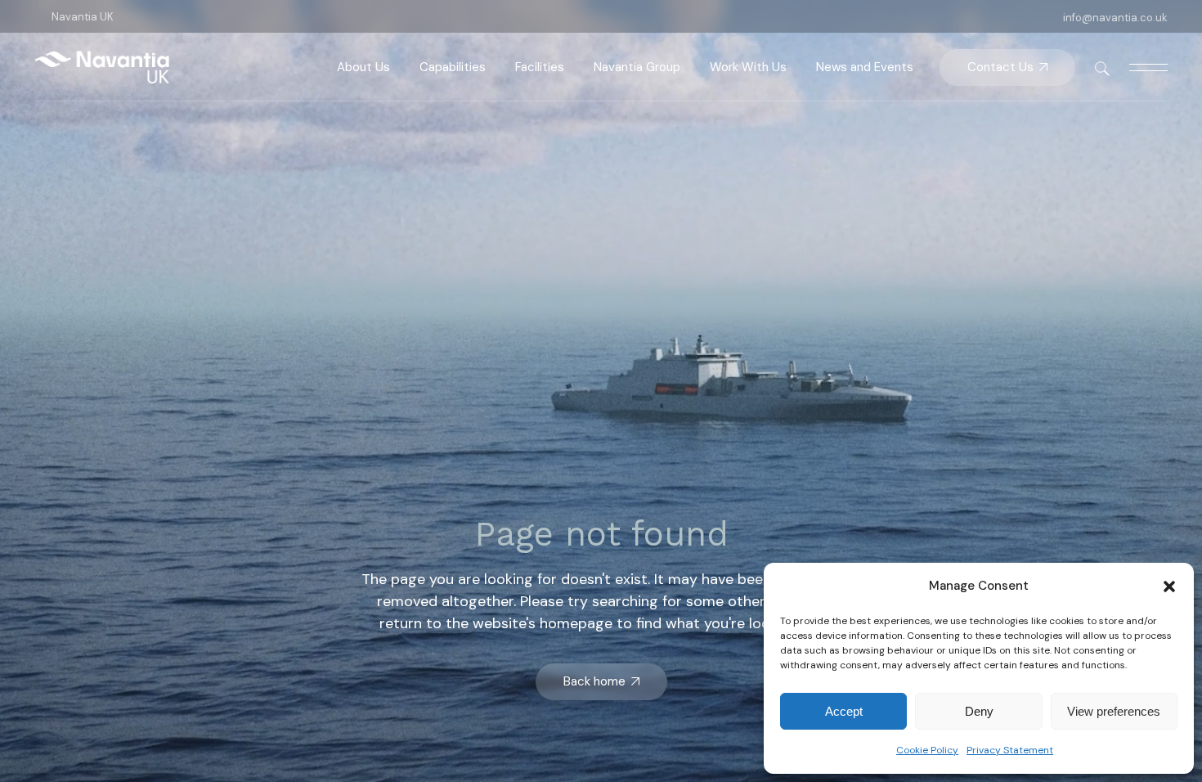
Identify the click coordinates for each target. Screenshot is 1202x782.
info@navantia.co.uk (1115, 18)
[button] (1169, 586)
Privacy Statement (1010, 750)
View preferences (1113, 711)
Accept (844, 711)
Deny (979, 711)
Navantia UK (83, 17)
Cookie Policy (927, 750)
